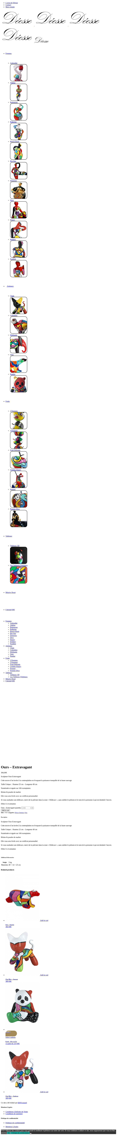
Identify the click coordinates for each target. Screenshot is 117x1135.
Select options (10, 1037)
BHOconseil (22, 1103)
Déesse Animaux (19, 812)
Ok (9, 1133)
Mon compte (10, 7)
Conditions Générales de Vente (16, 1112)
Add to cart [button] (44, 920)
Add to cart (5, 810)
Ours (26, 812)
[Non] (31, 1133)
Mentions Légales (11, 1127)
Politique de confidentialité (15, 1123)
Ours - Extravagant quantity (11, 808)
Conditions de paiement (14, 1114)
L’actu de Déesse (11, 3)
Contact (8, 5)
